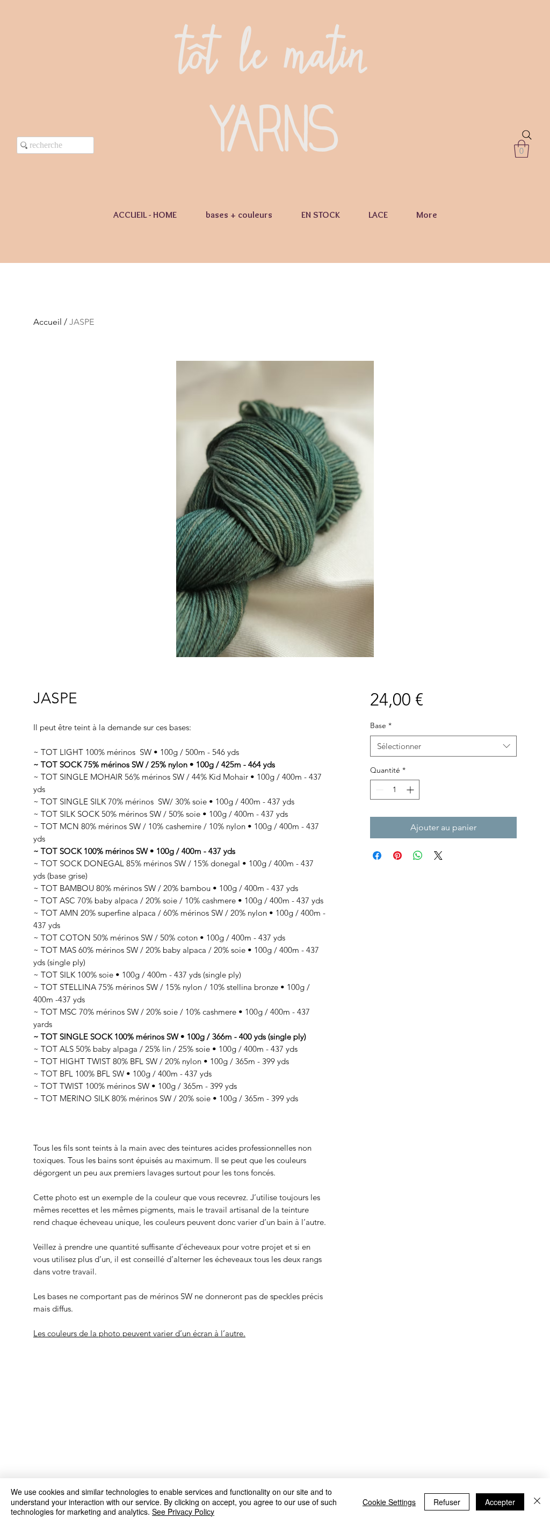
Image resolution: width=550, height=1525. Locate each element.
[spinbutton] (394, 789)
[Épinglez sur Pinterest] (397, 855)
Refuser (446, 1502)
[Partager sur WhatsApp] (417, 855)
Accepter (500, 1502)
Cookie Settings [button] (389, 1502)
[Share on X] (438, 855)
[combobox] (443, 746)
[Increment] (411, 789)
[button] (521, 149)
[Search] (527, 135)
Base (381, 725)
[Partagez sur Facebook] (377, 855)
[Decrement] (378, 789)
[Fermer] (537, 1501)
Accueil (47, 322)
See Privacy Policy (183, 1511)
